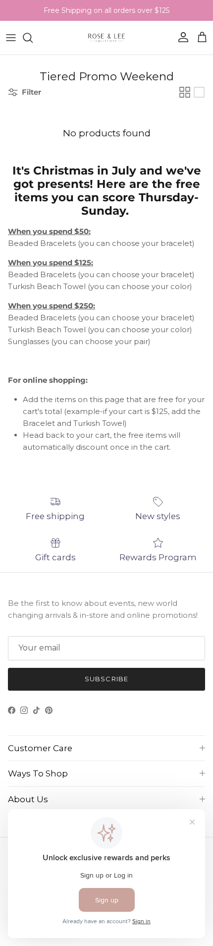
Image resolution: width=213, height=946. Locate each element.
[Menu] (11, 38)
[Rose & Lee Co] (107, 38)
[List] (199, 92)
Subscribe (106, 679)
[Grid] (185, 92)
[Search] (33, 38)
